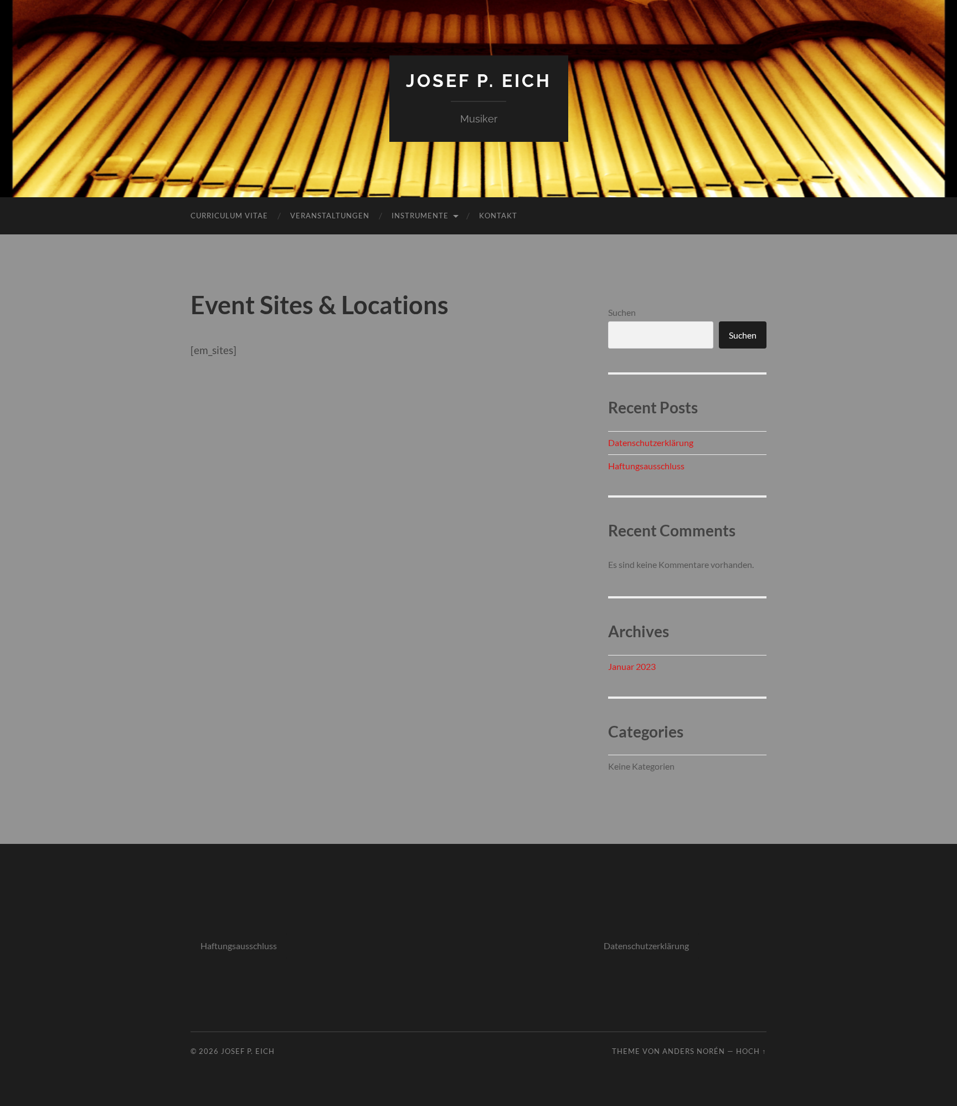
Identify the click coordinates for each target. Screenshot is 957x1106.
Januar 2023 (632, 666)
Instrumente (420, 215)
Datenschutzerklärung (650, 442)
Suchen (622, 312)
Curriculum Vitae (229, 215)
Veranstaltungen (329, 215)
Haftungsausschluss (646, 465)
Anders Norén (693, 1051)
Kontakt (498, 215)
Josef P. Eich (479, 80)
